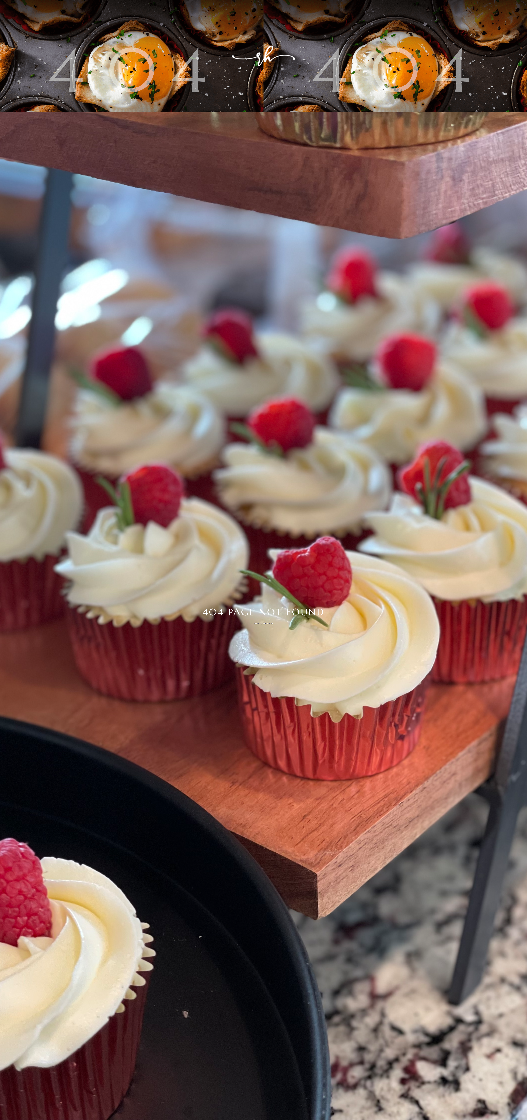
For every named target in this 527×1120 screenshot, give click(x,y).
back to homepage (263, 624)
